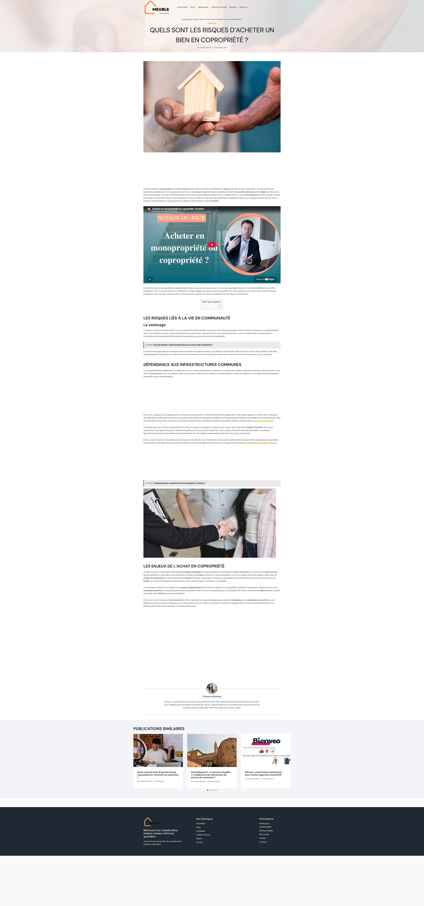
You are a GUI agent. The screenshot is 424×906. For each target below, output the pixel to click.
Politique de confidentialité (265, 825)
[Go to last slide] (137, 761)
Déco (192, 7)
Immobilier (203, 7)
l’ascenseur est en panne (263, 421)
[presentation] (158, 750)
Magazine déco (187, 19)
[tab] (207, 790)
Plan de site (264, 834)
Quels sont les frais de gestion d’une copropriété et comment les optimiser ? (158, 775)
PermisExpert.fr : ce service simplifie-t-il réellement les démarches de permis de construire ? (211, 775)
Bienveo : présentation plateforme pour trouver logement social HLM (263, 773)
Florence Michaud (206, 48)
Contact (262, 838)
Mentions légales (266, 831)
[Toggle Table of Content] (218, 306)
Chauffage (182, 7)
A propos (263, 842)
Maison (233, 7)
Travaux (243, 7)
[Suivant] (287, 761)
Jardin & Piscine (219, 7)
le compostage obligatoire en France (261, 443)
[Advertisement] (212, 171)
